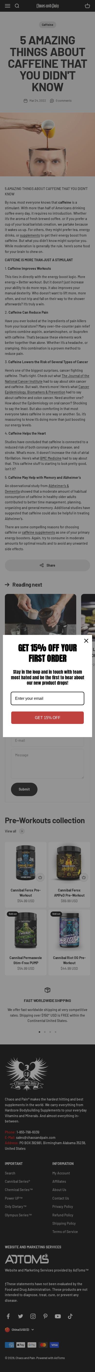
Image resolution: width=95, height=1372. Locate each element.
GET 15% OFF (47, 718)
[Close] (86, 641)
